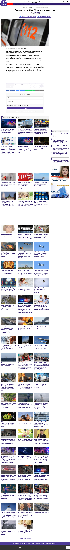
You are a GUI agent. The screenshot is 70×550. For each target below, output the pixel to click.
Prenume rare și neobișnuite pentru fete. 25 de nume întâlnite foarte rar (25, 289)
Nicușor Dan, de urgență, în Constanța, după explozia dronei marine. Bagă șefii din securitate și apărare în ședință (41, 406)
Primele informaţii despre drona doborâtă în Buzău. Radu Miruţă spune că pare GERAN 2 (41, 290)
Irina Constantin (36, 12)
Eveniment (30, 7)
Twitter (21, 90)
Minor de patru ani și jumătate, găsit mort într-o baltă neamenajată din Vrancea (8, 532)
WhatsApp (31, 90)
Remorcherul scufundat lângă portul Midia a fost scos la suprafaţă (7, 364)
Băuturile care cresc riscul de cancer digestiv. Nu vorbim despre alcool (8, 184)
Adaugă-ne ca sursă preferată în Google (28, 16)
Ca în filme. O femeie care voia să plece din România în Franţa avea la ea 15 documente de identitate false (25, 237)
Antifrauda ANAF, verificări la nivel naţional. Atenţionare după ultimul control (41, 236)
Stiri (26, 7)
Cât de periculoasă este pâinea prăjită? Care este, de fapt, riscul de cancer (8, 272)
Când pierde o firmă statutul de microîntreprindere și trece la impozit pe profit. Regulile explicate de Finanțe (41, 307)
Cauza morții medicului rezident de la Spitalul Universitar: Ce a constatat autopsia (28, 4)
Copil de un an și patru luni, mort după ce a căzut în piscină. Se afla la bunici (25, 531)
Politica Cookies (27, 543)
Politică (17, 1)
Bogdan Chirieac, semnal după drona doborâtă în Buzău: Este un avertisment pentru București (25, 273)
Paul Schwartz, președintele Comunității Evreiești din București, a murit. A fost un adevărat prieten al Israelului (25, 515)
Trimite (25, 108)
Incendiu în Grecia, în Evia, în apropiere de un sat (24, 346)
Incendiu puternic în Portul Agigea (41, 327)
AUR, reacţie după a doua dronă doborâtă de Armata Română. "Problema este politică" (8, 254)
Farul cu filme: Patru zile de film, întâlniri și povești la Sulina (41, 148)
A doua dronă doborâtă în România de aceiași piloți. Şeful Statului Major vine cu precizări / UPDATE (41, 254)
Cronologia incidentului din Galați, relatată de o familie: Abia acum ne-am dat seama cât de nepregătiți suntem (8, 441)
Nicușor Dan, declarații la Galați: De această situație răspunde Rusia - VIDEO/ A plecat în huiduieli (41, 424)
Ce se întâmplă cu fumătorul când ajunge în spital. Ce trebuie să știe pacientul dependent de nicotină (8, 347)
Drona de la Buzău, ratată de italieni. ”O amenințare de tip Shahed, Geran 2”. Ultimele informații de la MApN (41, 273)
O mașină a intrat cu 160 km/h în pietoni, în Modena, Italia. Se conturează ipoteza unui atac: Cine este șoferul (41, 496)
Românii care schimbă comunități (53, 1)
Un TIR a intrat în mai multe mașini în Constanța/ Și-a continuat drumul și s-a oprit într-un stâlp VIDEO (8, 405)
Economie (34, 1)
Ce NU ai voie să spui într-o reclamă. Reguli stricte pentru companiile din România (41, 385)
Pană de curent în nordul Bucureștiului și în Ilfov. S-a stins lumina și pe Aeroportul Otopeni (25, 131)
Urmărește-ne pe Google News (44, 16)
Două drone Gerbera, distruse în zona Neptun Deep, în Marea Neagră (41, 184)
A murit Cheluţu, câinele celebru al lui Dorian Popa (24, 422)
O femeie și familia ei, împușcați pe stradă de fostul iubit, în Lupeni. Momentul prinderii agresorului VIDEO (25, 405)
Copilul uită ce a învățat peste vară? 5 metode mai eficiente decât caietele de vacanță (25, 440)
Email (40, 90)
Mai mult (34, 2)
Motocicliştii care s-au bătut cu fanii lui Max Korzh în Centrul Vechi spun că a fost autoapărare (8, 496)
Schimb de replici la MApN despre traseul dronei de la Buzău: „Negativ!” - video (8, 289)
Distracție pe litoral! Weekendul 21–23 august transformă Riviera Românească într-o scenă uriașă (24, 149)
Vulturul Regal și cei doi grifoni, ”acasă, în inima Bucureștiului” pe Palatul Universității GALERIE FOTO (8, 203)
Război (21, 1)
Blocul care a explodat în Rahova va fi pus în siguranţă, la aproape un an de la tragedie (8, 307)
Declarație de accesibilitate (50, 543)
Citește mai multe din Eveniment (25, 538)
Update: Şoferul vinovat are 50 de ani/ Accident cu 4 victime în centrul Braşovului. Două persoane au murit (25, 185)
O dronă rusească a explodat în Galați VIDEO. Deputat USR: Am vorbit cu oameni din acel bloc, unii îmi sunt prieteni (8, 478)
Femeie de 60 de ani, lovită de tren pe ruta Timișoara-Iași (41, 513)
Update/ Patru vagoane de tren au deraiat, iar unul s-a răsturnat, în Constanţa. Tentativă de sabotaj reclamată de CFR (8, 329)
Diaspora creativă (41, 1)
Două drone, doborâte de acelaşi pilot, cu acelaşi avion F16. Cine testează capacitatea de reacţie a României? (25, 254)
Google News (18, 86)
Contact (43, 543)
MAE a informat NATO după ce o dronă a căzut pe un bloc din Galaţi (25, 458)
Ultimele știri (11, 1)
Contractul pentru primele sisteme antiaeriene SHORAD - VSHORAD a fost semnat (41, 347)
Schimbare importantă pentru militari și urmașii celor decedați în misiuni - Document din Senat (40, 131)
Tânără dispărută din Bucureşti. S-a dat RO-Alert (8, 235)
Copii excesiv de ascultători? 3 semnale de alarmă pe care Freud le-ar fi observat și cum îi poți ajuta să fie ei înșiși (25, 203)
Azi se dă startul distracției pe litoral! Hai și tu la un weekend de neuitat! (8, 131)
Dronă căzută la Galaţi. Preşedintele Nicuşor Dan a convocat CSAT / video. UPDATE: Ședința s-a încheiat (41, 441)
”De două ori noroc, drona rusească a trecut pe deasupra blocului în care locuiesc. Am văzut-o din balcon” (24, 478)
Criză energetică (27, 1)
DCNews (4, 3)
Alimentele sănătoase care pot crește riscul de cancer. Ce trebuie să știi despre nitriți (8, 424)
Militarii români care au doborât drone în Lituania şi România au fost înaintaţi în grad (41, 203)
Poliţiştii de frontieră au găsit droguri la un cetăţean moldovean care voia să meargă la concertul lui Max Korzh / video (41, 478)
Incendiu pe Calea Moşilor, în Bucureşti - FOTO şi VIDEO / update (25, 328)
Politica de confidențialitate (18, 543)
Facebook (11, 90)
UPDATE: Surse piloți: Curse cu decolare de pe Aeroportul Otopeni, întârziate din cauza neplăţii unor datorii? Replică (8, 515)
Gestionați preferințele (36, 543)
